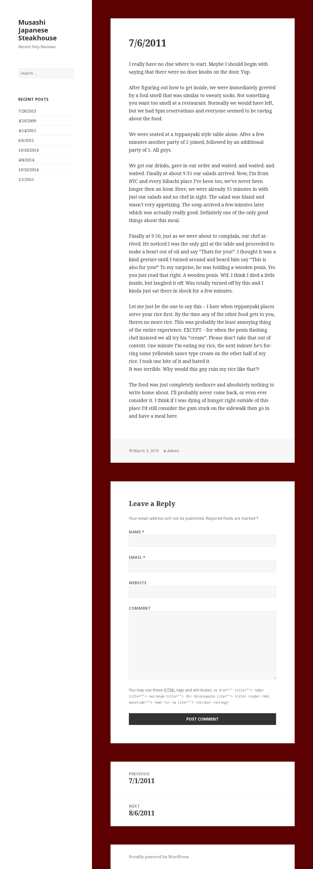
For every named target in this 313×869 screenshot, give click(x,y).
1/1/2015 (26, 179)
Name (137, 532)
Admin (173, 450)
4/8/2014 (26, 160)
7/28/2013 (27, 111)
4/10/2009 (27, 121)
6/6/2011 (26, 140)
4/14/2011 (27, 130)
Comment (140, 608)
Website (137, 583)
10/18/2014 (28, 150)
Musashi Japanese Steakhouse (37, 30)
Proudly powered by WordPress (159, 856)
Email (137, 557)
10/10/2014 (28, 169)
